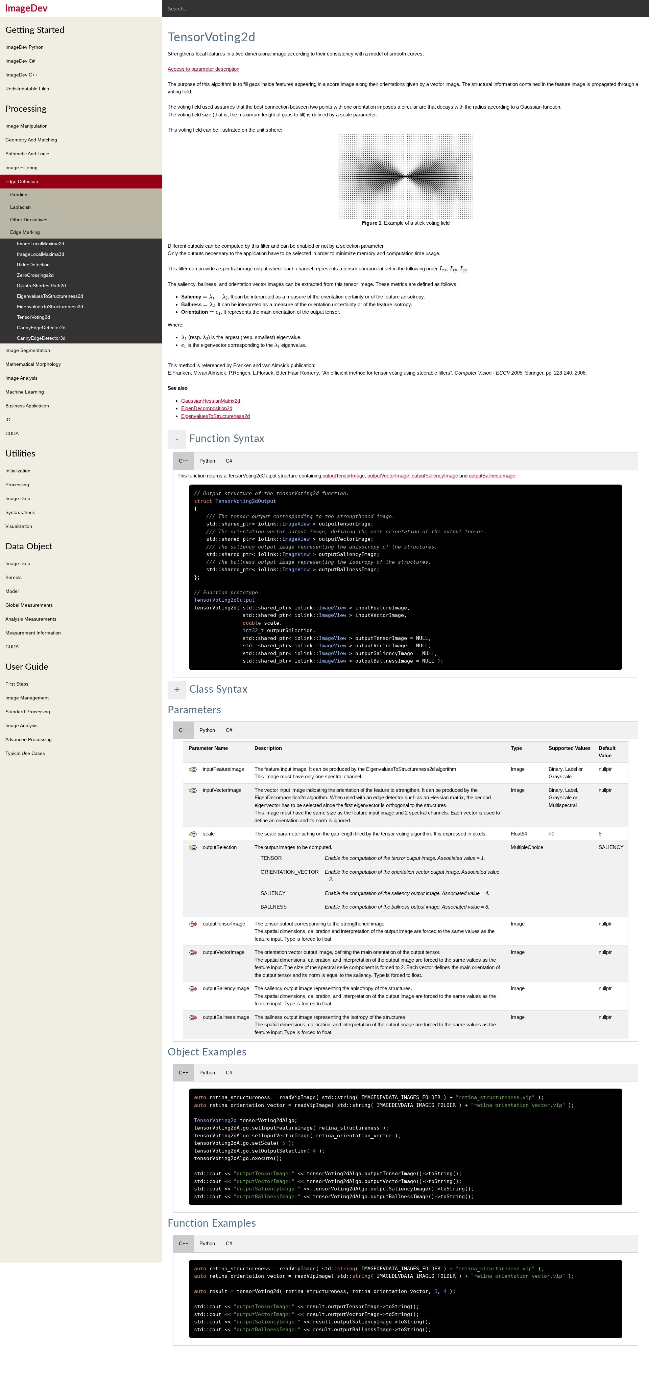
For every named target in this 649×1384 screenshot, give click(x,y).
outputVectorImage (388, 475)
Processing (26, 109)
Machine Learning (24, 392)
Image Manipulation (26, 126)
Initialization (17, 470)
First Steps (16, 684)
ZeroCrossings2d (35, 275)
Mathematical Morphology (33, 364)
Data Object (28, 546)
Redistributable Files (27, 88)
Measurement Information (33, 632)
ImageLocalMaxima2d (40, 243)
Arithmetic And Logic (27, 153)
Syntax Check (20, 512)
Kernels (13, 577)
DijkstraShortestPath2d (41, 285)
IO (7, 419)
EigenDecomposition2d (206, 408)
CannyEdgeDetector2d (41, 327)
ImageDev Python (24, 47)
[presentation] (443, 269)
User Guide (26, 667)
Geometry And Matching (31, 139)
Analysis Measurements (30, 619)
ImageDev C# (20, 61)
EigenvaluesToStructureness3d (50, 306)
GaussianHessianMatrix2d (210, 401)
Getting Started (35, 30)
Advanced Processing (28, 739)
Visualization (18, 526)
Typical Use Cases (25, 753)
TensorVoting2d (33, 317)
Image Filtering (21, 167)
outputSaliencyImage (435, 475)
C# (229, 461)
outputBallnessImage (492, 475)
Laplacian (20, 207)
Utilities (20, 453)
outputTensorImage (343, 475)
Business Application (27, 405)
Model (12, 591)
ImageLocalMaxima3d (40, 254)
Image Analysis (21, 378)
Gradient (19, 194)
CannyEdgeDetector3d (41, 338)
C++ (184, 461)
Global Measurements (29, 605)
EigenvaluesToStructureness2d (50, 296)
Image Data (17, 498)
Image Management (27, 697)
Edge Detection (21, 181)
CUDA (12, 433)
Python (207, 461)
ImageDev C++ (21, 74)
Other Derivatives (28, 219)
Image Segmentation (27, 350)
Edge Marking (25, 232)
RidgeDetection (33, 264)
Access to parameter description (203, 69)
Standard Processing (27, 711)
